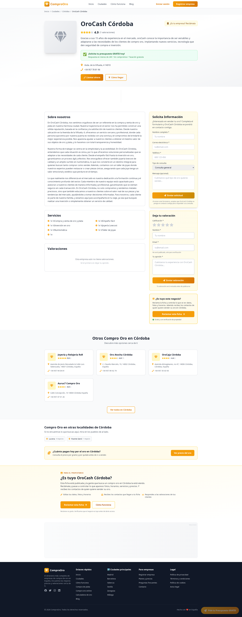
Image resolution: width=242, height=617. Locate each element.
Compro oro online (84, 591)
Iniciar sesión (163, 4)
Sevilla (110, 587)
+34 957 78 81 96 (92, 69)
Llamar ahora (93, 77)
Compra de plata (83, 587)
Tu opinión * (158, 256)
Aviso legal (174, 587)
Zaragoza (111, 591)
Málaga (110, 595)
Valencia (110, 582)
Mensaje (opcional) (160, 173)
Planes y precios (145, 578)
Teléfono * (156, 153)
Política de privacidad (179, 574)
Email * (156, 242)
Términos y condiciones (180, 578)
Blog (131, 4)
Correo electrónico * (160, 142)
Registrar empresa (185, 4)
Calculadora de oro (84, 595)
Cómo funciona (118, 4)
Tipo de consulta (159, 163)
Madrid (110, 574)
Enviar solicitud (175, 195)
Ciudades (102, 4)
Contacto (142, 587)
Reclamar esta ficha (172, 314)
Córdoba (65, 11)
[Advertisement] (120, 540)
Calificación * (158, 220)
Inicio (91, 4)
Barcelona (111, 578)
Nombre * (157, 230)
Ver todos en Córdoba (121, 409)
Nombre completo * (160, 132)
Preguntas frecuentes (148, 582)
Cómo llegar (117, 77)
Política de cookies (178, 582)
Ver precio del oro (182, 453)
